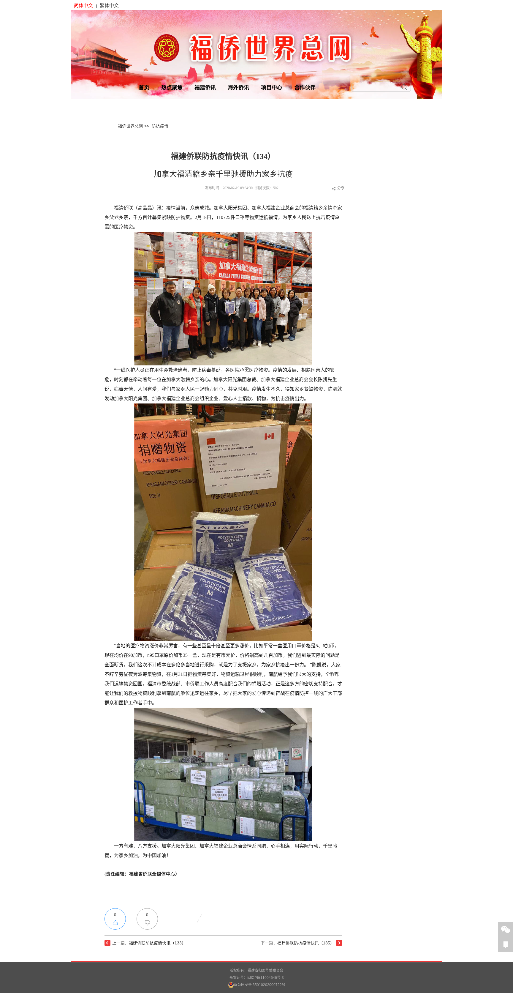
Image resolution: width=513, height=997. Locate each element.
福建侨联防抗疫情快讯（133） (157, 943)
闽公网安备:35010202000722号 (259, 985)
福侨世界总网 (130, 126)
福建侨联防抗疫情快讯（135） (305, 943)
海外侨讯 (238, 88)
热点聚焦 (172, 88)
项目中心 (271, 88)
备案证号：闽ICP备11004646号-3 (256, 978)
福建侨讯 (205, 88)
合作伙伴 (305, 88)
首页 (144, 88)
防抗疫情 (160, 126)
